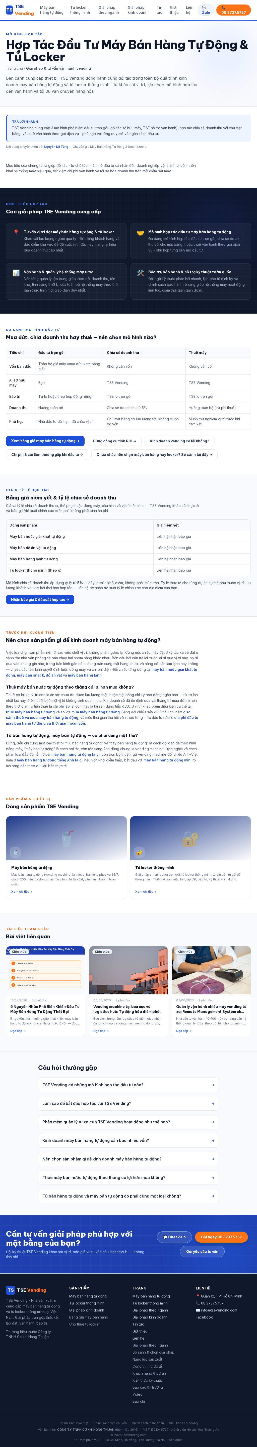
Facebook (204, 1317)
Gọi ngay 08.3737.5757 (221, 1237)
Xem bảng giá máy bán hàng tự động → (45, 441)
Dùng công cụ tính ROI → (114, 441)
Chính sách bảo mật (73, 1423)
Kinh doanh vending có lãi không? (179, 441)
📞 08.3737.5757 (233, 10)
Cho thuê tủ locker (84, 1324)
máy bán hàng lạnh (85, 675)
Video (138, 1394)
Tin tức (159, 10)
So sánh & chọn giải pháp (153, 1352)
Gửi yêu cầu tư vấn (202, 1251)
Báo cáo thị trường (148, 1387)
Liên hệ (190, 10)
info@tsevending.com (219, 1310)
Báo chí (139, 1401)
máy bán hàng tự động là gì (75, 754)
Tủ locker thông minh (80, 10)
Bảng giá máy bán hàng (88, 1317)
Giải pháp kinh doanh (138, 10)
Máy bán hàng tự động (51, 10)
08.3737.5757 (212, 1303)
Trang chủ (14, 68)
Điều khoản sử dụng (183, 1423)
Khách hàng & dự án (149, 1373)
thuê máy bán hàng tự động (30, 712)
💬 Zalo (206, 10)
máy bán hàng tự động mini (167, 760)
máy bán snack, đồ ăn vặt (39, 675)
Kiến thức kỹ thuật (147, 1380)
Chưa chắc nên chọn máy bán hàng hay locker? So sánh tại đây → (154, 454)
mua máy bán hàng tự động (96, 712)
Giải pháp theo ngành (109, 10)
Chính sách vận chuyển (110, 1423)
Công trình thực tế (147, 1366)
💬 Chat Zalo (174, 1237)
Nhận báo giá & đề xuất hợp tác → (40, 599)
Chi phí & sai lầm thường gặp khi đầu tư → (47, 454)
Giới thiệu (174, 10)
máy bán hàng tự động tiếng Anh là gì (50, 760)
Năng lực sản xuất (147, 1359)
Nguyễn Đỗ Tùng (56, 147)
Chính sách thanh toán (148, 1423)
